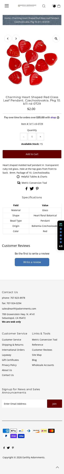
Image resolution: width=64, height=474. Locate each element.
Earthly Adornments (33, 457)
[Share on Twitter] (32, 189)
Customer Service (11, 339)
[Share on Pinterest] (37, 189)
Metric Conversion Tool (34, 182)
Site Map (37, 354)
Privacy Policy (9, 365)
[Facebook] (4, 448)
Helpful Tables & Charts (34, 176)
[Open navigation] (8, 6)
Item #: (25, 123)
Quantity (32, 130)
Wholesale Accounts (43, 365)
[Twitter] (8, 448)
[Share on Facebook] (27, 189)
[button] (60, 235)
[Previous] (8, 38)
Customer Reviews (42, 349)
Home (7, 18)
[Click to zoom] (56, 38)
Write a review (32, 262)
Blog (34, 359)
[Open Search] (43, 6)
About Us (7, 370)
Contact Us (8, 375)
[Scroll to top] (57, 467)
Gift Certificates (10, 359)
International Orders (13, 349)
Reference (37, 344)
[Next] (16, 38)
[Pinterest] (13, 448)
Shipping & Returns (12, 344)
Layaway (6, 354)
